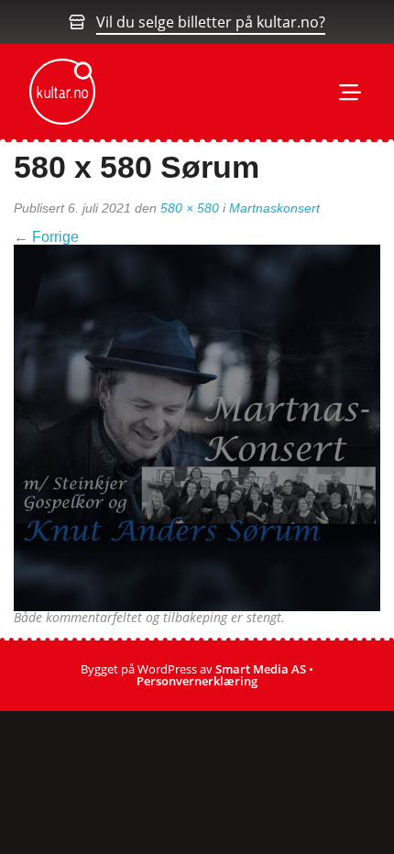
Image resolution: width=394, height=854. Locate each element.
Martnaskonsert (274, 208)
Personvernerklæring (197, 681)
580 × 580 (189, 208)
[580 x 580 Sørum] (197, 427)
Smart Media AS (260, 669)
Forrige (46, 237)
